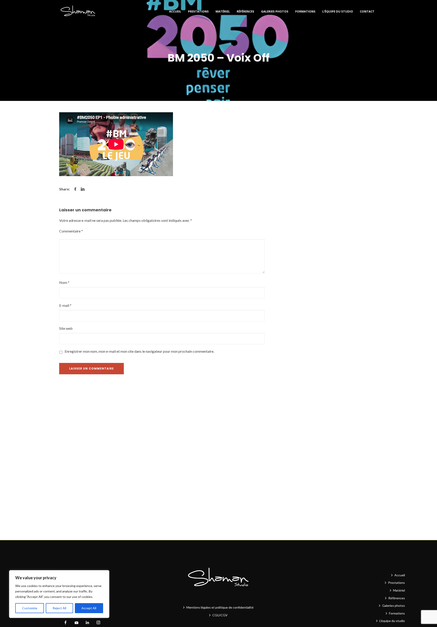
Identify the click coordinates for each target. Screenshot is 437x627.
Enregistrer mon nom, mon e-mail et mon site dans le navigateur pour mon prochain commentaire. (139, 351)
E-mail (65, 305)
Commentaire (71, 231)
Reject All (59, 608)
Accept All (88, 608)
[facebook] (65, 622)
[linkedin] (87, 622)
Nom (64, 282)
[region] (59, 594)
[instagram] (98, 622)
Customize (29, 608)
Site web (66, 328)
